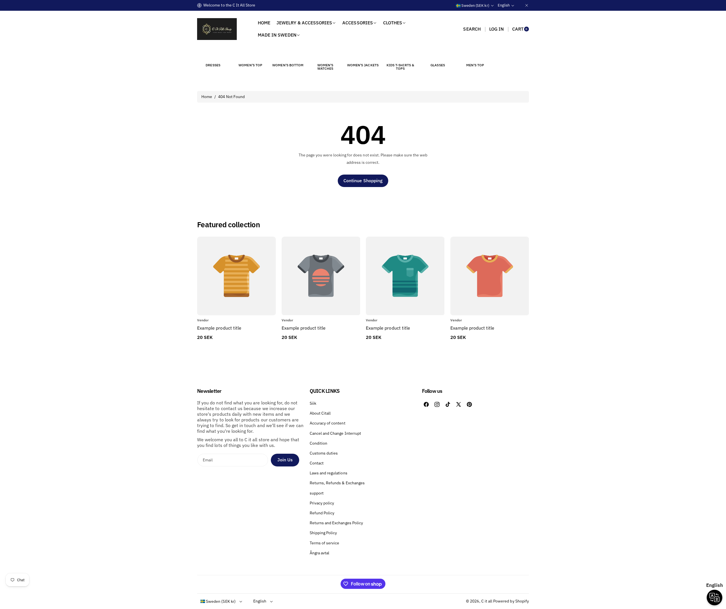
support (317, 493)
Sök (313, 403)
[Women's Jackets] (363, 54)
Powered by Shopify (511, 601)
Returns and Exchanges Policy (336, 522)
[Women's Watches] (325, 54)
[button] (471, 29)
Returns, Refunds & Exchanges (337, 482)
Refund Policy (322, 512)
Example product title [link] (219, 328)
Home (206, 96)
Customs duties (324, 453)
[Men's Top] (475, 54)
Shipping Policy (323, 532)
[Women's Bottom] (288, 54)
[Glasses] (438, 54)
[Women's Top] (250, 54)
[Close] (526, 5)
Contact (317, 463)
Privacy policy (322, 503)
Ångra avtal (320, 552)
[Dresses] (213, 54)
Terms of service (324, 543)
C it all (486, 601)
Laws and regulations (328, 473)
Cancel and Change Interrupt (335, 433)
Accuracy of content (327, 423)
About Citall (320, 413)
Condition (318, 443)
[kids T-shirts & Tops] (400, 54)
